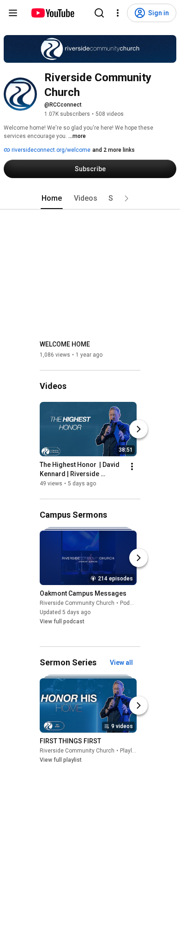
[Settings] (117, 12)
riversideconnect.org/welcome (50, 150)
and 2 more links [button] (113, 150)
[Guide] (12, 12)
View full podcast (62, 622)
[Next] (138, 429)
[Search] (99, 12)
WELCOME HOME (65, 344)
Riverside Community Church (77, 603)
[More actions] (132, 466)
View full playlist (61, 760)
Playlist (129, 750)
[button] (126, 198)
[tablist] (90, 198)
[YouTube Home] (52, 13)
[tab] (52, 198)
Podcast (130, 603)
